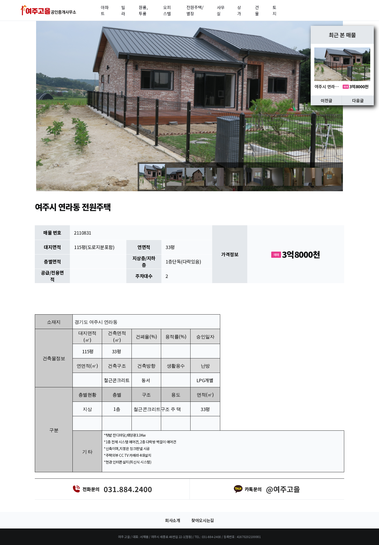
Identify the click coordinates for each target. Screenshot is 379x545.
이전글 (326, 100)
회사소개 (172, 520)
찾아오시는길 (202, 520)
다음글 (358, 100)
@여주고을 (283, 489)
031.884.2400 (128, 489)
